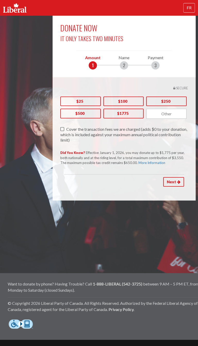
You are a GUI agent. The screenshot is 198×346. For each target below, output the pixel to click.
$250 (165, 101)
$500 (80, 113)
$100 (122, 101)
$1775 (123, 113)
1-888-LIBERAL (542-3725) (117, 283)
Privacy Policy (121, 309)
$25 (79, 101)
